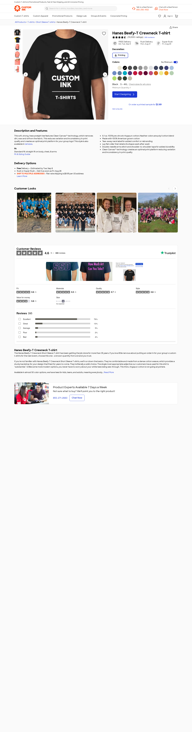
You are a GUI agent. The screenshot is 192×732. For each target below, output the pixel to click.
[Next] (175, 188)
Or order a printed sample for (145, 104)
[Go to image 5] (17, 62)
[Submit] (47, 8)
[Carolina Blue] (114, 73)
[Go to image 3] (17, 47)
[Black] (125, 68)
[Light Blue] (172, 68)
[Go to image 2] (17, 40)
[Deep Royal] (166, 68)
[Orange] (156, 73)
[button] (168, 10)
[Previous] (168, 188)
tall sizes (28, 144)
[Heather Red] (140, 73)
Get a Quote (117, 109)
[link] (22, 8)
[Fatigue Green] (120, 78)
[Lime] (114, 78)
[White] (114, 68)
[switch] (176, 62)
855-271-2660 (60, 398)
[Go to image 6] (17, 69)
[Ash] (151, 68)
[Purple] (130, 73)
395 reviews (149, 37)
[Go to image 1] (17, 32)
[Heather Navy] (156, 68)
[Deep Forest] (125, 78)
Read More (109, 372)
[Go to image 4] (17, 54)
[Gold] (166, 73)
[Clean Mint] (172, 73)
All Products (20, 22)
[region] (96, 212)
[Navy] (161, 68)
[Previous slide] (26, 74)
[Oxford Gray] (140, 68)
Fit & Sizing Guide (22, 154)
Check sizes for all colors (140, 84)
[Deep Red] (135, 73)
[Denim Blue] (120, 73)
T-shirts (31, 22)
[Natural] (120, 68)
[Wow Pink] (151, 73)
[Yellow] (161, 73)
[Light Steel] (146, 68)
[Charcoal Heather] (130, 68)
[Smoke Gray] (135, 68)
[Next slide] (105, 74)
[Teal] (125, 73)
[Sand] (130, 78)
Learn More (22, 176)
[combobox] (80, 8)
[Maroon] (146, 73)
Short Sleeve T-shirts (45, 22)
